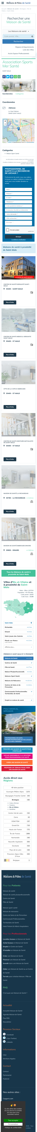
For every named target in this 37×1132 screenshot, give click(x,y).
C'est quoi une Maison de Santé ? (15, 993)
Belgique (21, 860)
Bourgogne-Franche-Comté (17, 796)
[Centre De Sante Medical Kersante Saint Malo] (18, 320)
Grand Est (21, 825)
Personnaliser (13, 1124)
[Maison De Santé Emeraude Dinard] (18, 529)
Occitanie (21, 846)
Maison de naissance (10, 911)
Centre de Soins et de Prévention (15, 915)
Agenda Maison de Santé (12, 1014)
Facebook (10, 1035)
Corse (22, 817)
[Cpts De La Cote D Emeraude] (18, 372)
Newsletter (7, 1022)
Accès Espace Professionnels (18, 53)
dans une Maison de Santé (16, 963)
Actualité (7, 1005)
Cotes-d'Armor (14, 803)
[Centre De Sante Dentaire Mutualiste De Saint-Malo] (18, 424)
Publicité (6, 1079)
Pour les (11, 885)
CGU (4, 1055)
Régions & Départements (24, 47)
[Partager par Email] (19, 76)
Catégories (20, 94)
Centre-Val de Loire (19, 813)
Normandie (20, 838)
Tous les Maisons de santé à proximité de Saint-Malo (18, 573)
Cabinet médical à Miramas (13, 733)
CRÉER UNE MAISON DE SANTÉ (17, 762)
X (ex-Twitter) (11, 1038)
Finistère (12, 805)
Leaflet (9, 142)
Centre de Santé (9, 898)
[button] (18, 129)
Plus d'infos (10, 302)
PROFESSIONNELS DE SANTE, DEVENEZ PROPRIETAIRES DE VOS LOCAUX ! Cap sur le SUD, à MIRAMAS (18, 739)
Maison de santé (9, 891)
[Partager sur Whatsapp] (15, 76)
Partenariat (7, 1075)
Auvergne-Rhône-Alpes (18, 792)
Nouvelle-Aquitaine (19, 842)
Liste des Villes (28, 50)
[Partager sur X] (7, 76)
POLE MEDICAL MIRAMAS (10, 710)
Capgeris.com (8, 1099)
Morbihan (12, 809)
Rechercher (18, 41)
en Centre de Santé (13, 947)
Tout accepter (13, 1120)
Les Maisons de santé (18, 31)
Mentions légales (9, 1059)
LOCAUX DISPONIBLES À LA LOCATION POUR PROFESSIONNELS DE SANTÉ (17, 756)
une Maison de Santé (13, 956)
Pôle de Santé (8, 902)
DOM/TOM (21, 821)
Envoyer (18, 237)
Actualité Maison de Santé (12, 1011)
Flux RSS (6, 1018)
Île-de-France (20, 834)
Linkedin (9, 1042)
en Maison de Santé (16, 939)
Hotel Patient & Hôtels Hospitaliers (16, 926)
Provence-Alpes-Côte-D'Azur (18, 855)
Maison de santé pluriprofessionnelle (16, 895)
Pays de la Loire (20, 850)
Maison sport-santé (10, 908)
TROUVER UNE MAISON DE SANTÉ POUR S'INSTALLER (17, 750)
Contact (6, 1071)
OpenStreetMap (30, 142)
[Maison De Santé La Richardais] (18, 477)
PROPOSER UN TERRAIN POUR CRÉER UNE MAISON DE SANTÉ (17, 768)
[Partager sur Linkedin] (11, 76)
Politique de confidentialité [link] (13, 1127)
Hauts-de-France (19, 829)
